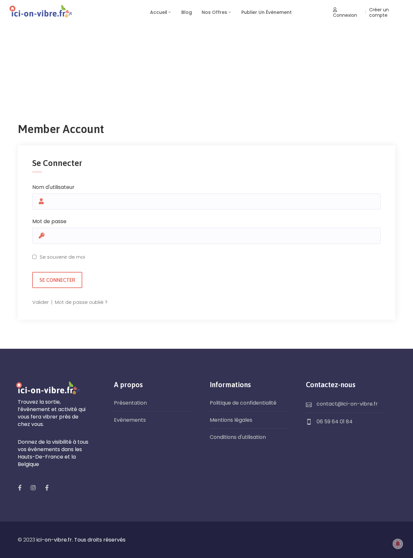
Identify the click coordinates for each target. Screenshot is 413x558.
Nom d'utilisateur (53, 187)
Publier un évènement (266, 12)
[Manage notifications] (398, 544)
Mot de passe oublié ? (81, 302)
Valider (41, 302)
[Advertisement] (206, 73)
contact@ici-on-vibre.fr (347, 404)
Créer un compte (379, 12)
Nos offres (214, 12)
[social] (20, 487)
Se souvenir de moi (62, 256)
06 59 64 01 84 (335, 421)
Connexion (345, 15)
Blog (186, 12)
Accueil (158, 12)
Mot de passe (49, 221)
